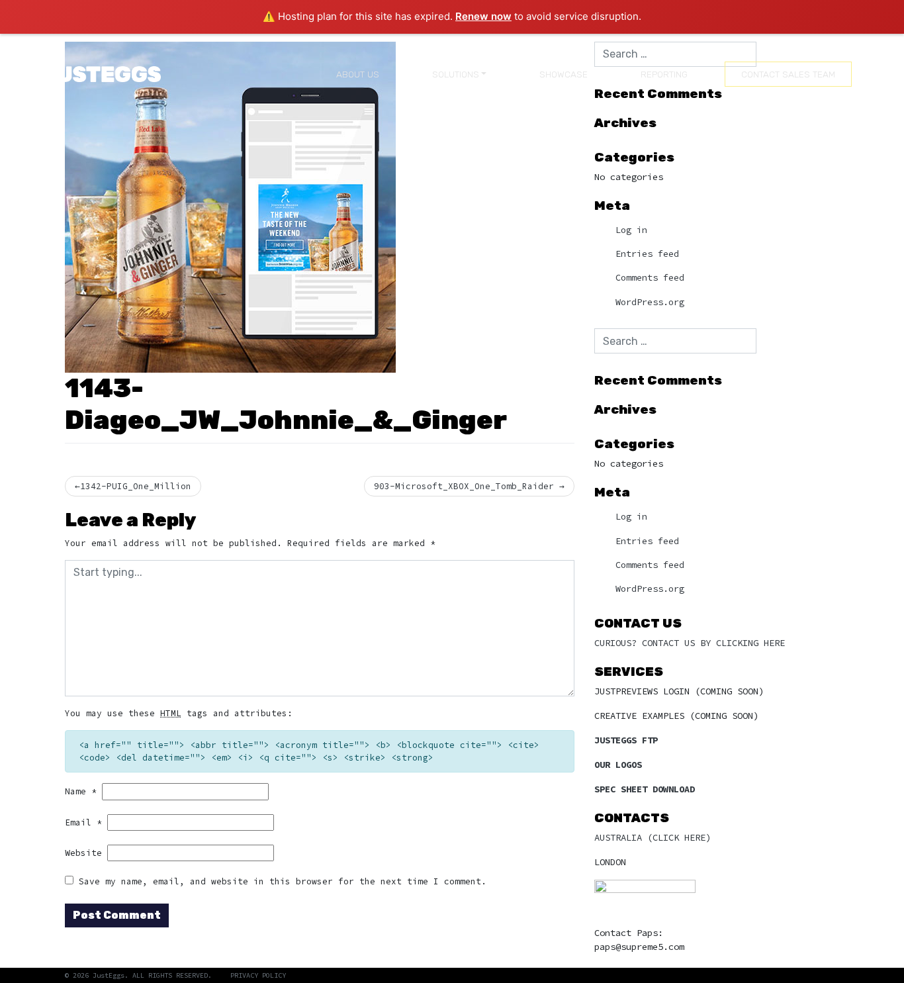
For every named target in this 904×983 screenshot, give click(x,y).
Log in (631, 230)
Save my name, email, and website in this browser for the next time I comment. (282, 881)
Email (83, 822)
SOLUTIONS (455, 74)
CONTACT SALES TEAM (788, 74)
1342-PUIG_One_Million (135, 486)
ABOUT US (357, 74)
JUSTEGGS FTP (626, 740)
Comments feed (649, 277)
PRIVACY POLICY (258, 975)
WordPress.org (649, 302)
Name (81, 791)
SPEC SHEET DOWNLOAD (644, 789)
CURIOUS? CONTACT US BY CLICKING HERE (689, 643)
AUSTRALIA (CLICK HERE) (652, 837)
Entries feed (647, 253)
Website (83, 852)
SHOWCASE (563, 74)
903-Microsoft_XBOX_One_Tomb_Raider (464, 486)
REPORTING (664, 74)
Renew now (483, 16)
